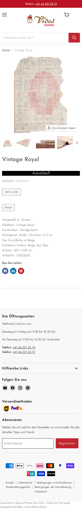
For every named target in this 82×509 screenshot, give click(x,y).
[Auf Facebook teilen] (5, 271)
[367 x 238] (12, 196)
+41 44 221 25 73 (46, 4)
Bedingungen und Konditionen (54, 483)
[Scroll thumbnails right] (76, 142)
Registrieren (67, 443)
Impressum (41, 491)
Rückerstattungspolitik (18, 487)
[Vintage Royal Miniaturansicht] (7, 142)
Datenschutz (25, 483)
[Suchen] (74, 37)
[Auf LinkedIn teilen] (13, 271)
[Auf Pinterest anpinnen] (21, 271)
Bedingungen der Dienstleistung (52, 487)
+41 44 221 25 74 (24, 347)
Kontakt (10, 483)
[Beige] (9, 212)
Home (6, 50)
